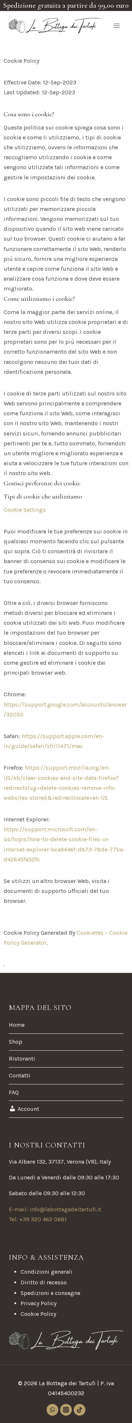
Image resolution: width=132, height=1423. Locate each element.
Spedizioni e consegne (50, 1292)
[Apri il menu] (116, 25)
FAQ (14, 1092)
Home (17, 1024)
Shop (15, 1041)
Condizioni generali (47, 1271)
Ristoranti (22, 1058)
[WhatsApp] (52, 1410)
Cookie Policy (38, 1313)
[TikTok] (79, 1410)
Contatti (19, 1075)
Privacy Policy (38, 1303)
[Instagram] (66, 1410)
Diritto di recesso (44, 1282)
